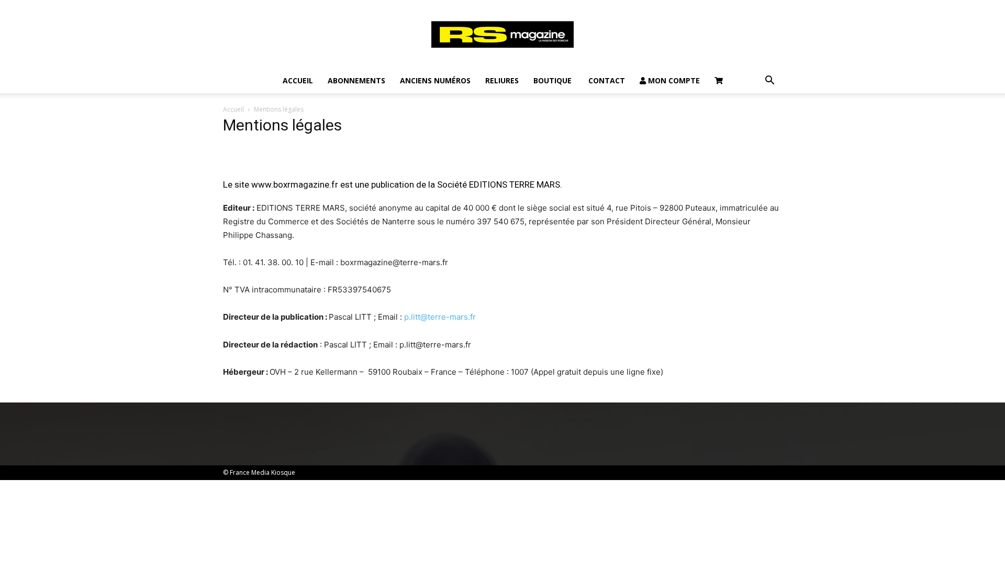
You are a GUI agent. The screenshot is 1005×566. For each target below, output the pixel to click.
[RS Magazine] (502, 34)
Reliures (502, 80)
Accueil (298, 80)
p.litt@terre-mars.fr (440, 317)
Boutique (552, 80)
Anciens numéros (435, 80)
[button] (769, 81)
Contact (605, 80)
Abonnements (356, 80)
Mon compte (673, 80)
